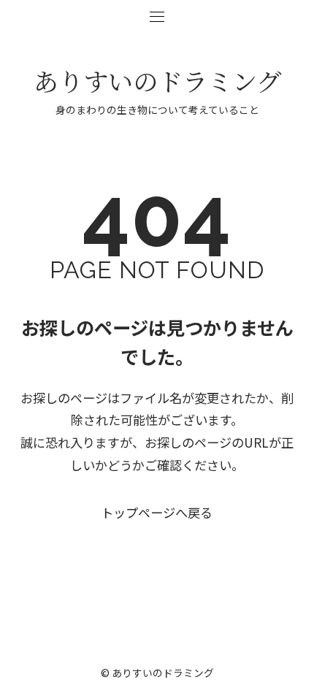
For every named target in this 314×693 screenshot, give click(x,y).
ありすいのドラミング (157, 80)
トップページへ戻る (156, 512)
